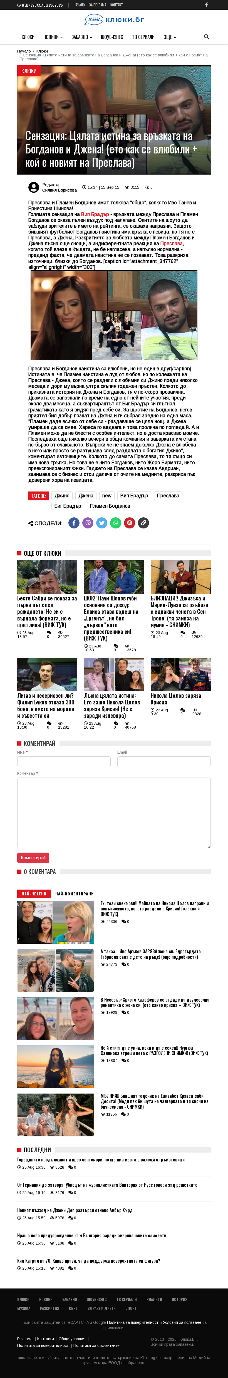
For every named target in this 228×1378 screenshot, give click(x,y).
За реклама (97, 5)
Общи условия (72, 1339)
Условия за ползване (182, 1322)
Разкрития (49, 1308)
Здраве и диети (102, 1308)
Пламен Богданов (110, 506)
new (106, 495)
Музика (23, 1308)
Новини (51, 36)
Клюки (28, 36)
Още (167, 36)
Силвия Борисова (59, 190)
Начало (79, 5)
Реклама (25, 1339)
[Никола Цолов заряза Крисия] (181, 690)
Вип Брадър (94, 214)
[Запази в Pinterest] (129, 522)
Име (22, 752)
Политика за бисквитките (96, 1345)
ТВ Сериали (143, 36)
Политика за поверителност (133, 1322)
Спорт (131, 1308)
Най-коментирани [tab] (74, 894)
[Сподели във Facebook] (74, 522)
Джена (85, 495)
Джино (62, 495)
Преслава (168, 495)
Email (122, 752)
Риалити (154, 1299)
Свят (73, 1308)
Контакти (45, 1339)
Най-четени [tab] (34, 894)
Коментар (27, 773)
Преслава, (172, 243)
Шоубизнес (112, 36)
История (179, 1299)
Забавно (79, 36)
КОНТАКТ (116, 5)
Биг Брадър (67, 506)
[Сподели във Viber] (87, 522)
